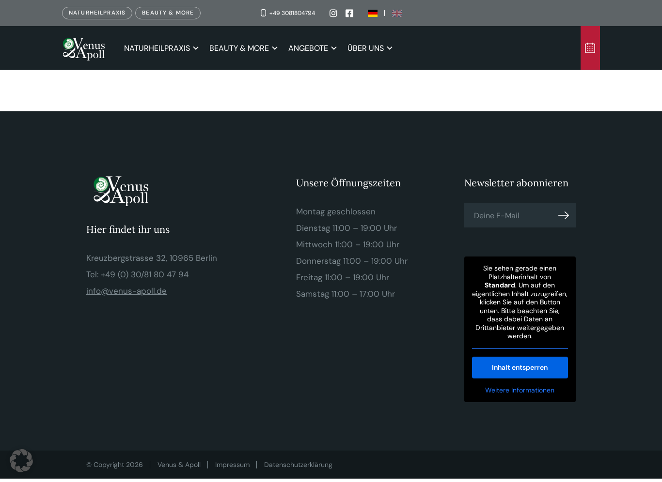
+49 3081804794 (292, 13)
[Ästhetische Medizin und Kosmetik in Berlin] (86, 48)
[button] (21, 460)
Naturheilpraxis (97, 12)
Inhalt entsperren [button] (520, 367)
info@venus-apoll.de (126, 291)
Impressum (232, 464)
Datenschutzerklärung (298, 464)
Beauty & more (168, 12)
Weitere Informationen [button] (519, 390)
